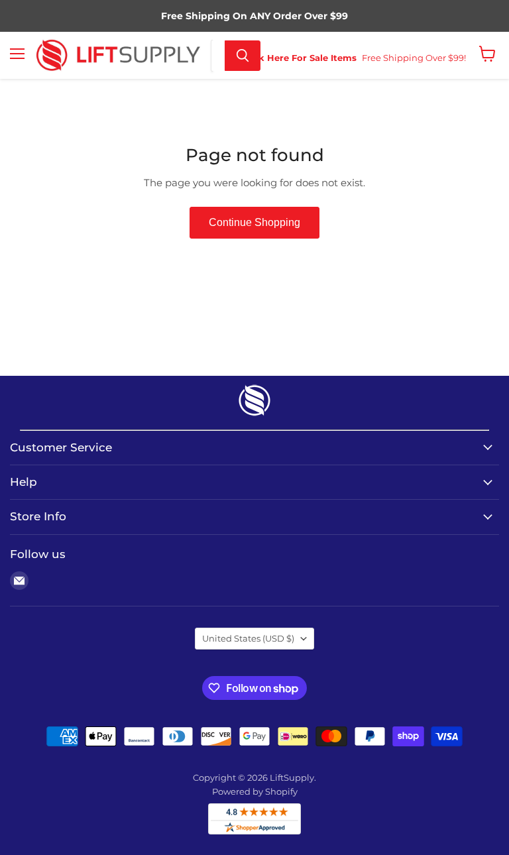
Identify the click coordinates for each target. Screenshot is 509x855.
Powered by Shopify (255, 791)
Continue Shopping (254, 222)
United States (248, 638)
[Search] (242, 55)
